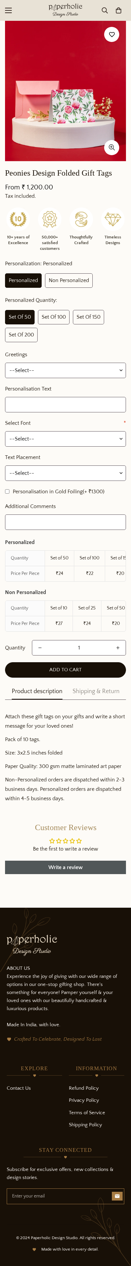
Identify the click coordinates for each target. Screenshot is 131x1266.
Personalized (23, 280)
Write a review (65, 867)
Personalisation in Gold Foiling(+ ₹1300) (58, 492)
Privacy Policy (84, 1100)
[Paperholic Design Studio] (65, 10)
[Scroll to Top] (119, 1230)
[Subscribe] (117, 1196)
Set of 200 (21, 335)
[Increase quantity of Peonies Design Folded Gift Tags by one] (118, 647)
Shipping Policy (85, 1125)
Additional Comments (30, 506)
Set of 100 (54, 317)
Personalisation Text (28, 389)
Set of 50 (20, 317)
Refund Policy (84, 1088)
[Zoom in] (111, 147)
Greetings (16, 355)
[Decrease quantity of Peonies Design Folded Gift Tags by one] (40, 647)
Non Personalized (69, 280)
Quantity (15, 648)
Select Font (65, 423)
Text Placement (22, 457)
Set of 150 (88, 317)
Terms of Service (87, 1113)
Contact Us (19, 1088)
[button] (118, 10)
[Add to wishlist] (111, 34)
